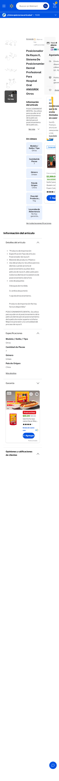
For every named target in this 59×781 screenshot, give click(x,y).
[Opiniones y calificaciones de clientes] (38, 452)
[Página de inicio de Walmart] (11, 6)
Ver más (31, 129)
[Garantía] (38, 383)
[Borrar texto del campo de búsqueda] (42, 6)
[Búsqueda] (45, 6)
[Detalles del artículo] (38, 242)
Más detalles (11, 373)
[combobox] (32, 6)
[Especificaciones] (38, 333)
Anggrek (30, 39)
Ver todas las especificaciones (38, 223)
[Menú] (4, 6)
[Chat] (53, 765)
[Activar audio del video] (37, 394)
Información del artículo (19, 233)
